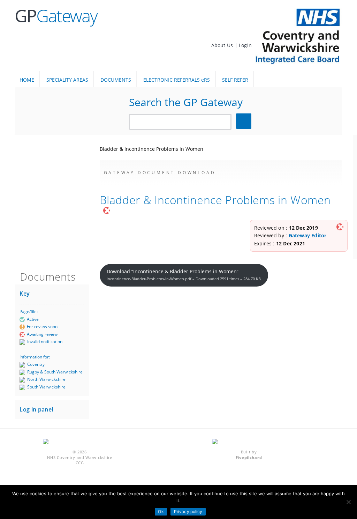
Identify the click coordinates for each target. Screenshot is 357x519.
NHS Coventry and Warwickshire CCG (79, 460)
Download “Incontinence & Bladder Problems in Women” (184, 274)
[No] (348, 501)
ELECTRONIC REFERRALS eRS (176, 79)
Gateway (56, 16)
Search (244, 121)
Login (245, 45)
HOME (27, 79)
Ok (161, 511)
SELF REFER (235, 79)
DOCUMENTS (115, 79)
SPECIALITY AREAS (67, 79)
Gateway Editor (308, 235)
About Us (223, 45)
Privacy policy (188, 511)
